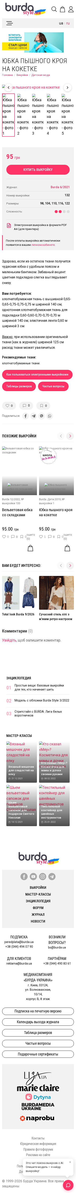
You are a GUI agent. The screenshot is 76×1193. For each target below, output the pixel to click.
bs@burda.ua (57, 947)
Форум (38, 908)
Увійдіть (9, 640)
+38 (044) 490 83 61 (57, 963)
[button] (70, 436)
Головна (7, 75)
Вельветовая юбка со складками (17, 512)
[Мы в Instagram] (42, 876)
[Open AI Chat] (68, 1185)
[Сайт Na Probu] (38, 1118)
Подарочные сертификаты (38, 1054)
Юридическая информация (38, 1144)
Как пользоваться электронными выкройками (37, 374)
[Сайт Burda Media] (38, 1106)
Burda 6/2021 (60, 187)
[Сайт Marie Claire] (38, 1087)
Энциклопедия (18, 678)
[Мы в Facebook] (24, 876)
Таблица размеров (38, 1033)
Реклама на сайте (38, 1155)
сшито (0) (31, 536)
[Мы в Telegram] (52, 876)
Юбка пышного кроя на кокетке (55, 512)
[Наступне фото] (67, 87)
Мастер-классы (19, 736)
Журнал (38, 915)
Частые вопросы (53, 386)
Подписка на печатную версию (38, 1011)
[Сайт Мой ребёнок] (38, 1096)
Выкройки (38, 888)
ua (61, 23)
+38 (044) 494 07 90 (19, 946)
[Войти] (71, 9)
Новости (38, 921)
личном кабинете (43, 244)
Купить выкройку (38, 170)
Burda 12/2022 (11, 499)
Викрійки (22, 75)
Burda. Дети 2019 (50, 499)
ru (68, 23)
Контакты (38, 1138)
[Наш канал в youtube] (33, 876)
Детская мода (40, 75)
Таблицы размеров (19, 386)
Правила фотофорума (38, 1149)
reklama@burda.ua (19, 963)
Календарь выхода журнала (38, 1022)
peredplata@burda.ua (19, 942)
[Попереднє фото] (8, 87)
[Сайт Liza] (38, 1075)
